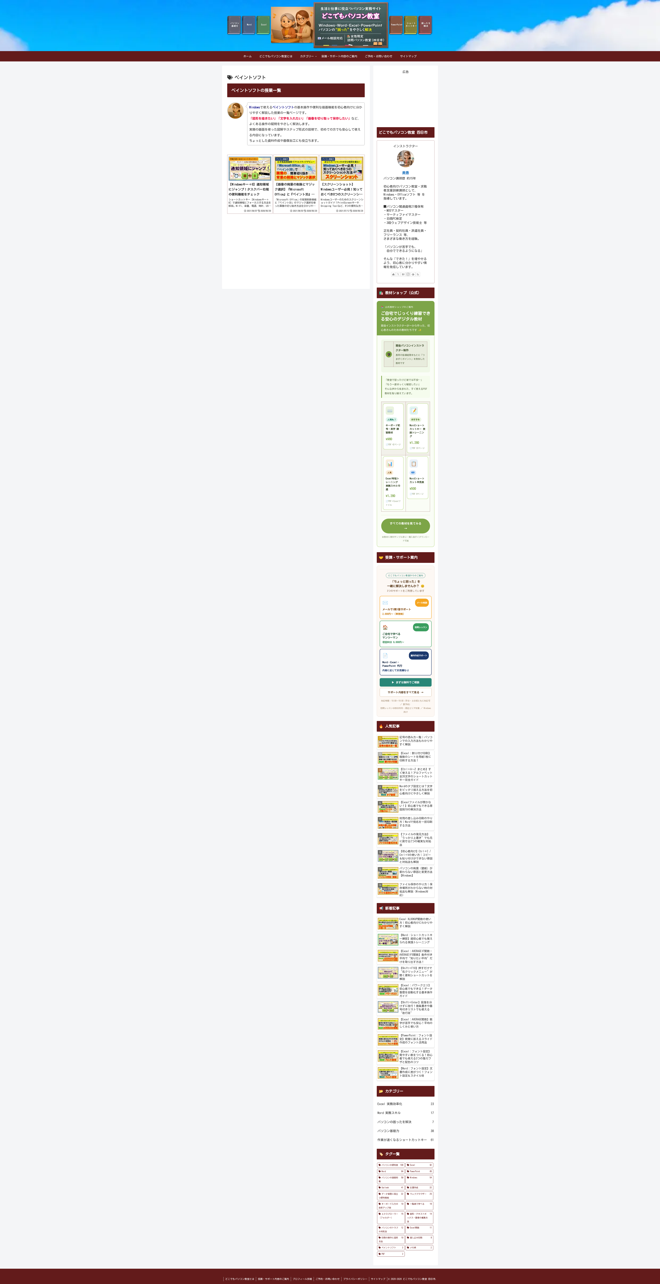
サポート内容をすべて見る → (405, 692)
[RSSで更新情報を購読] (418, 274)
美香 (405, 172)
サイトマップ (378, 1279)
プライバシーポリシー (355, 1279)
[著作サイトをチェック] (393, 274)
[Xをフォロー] (398, 274)
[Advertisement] (250, 243)
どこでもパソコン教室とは (239, 1279)
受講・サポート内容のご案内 (273, 1279)
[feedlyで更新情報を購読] (413, 274)
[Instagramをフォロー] (408, 274)
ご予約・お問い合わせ (328, 1279)
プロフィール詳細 (302, 1279)
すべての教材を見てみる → (406, 526)
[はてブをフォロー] (403, 274)
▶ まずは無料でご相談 (405, 682)
